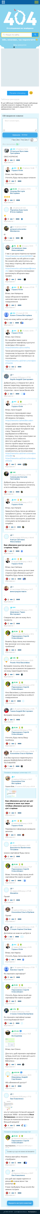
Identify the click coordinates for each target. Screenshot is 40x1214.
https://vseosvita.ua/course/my (17, 348)
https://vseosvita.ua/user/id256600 (19, 256)
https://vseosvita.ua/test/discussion (19, 421)
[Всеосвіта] (3, 2)
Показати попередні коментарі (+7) (17, 772)
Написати (20, 135)
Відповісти (8, 162)
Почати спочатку (18, 93)
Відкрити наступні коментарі (20, 1203)
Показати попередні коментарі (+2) (17, 1132)
